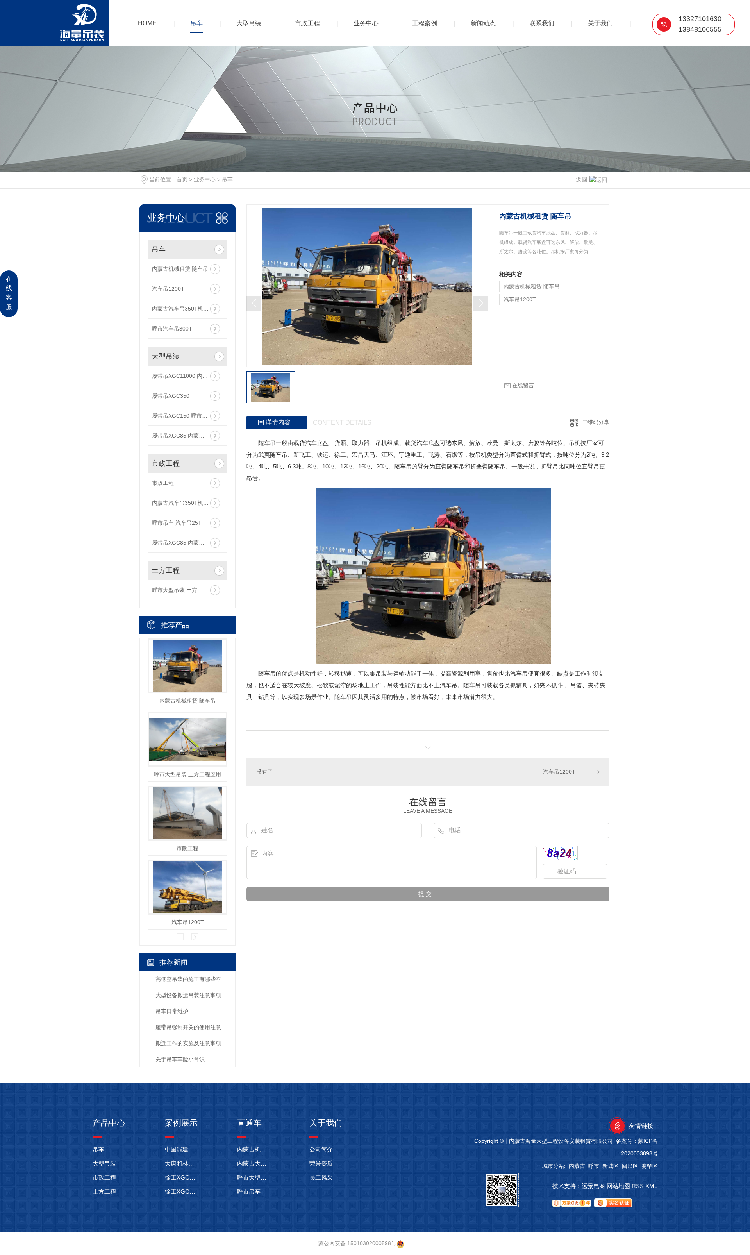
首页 (182, 179)
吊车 (196, 23)
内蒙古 (577, 1166)
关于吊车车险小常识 (180, 1059)
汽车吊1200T (168, 289)
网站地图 (618, 1186)
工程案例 (424, 23)
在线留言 (522, 385)
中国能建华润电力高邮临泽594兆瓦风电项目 (181, 1149)
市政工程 (307, 23)
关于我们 (600, 23)
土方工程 (166, 570)
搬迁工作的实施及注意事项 (188, 1043)
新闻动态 (483, 23)
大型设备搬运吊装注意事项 (188, 995)
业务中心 (366, 23)
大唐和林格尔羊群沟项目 (181, 1163)
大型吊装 (248, 23)
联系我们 (541, 23)
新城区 (610, 1166)
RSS (638, 1186)
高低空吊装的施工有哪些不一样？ (191, 979)
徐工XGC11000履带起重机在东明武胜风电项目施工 (181, 1177)
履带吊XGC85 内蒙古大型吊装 (187, 436)
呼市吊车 (249, 1191)
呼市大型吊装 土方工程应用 (185, 590)
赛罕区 (649, 1166)
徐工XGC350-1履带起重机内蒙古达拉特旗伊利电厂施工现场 (181, 1191)
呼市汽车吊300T (172, 328)
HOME (147, 23)
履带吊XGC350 (170, 396)
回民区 (630, 1166)
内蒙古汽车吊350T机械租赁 (186, 309)
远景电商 (593, 1186)
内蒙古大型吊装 (253, 1163)
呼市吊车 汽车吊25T (177, 523)
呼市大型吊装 (253, 1177)
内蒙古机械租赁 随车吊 (180, 269)
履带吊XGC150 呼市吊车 (182, 416)
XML (651, 1186)
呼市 (593, 1166)
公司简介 (321, 1149)
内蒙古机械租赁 (253, 1149)
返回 (582, 179)
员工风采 (321, 1177)
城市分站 (553, 1166)
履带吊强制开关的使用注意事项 (191, 1027)
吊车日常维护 (171, 1011)
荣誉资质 (321, 1163)
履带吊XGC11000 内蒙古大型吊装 (187, 376)
